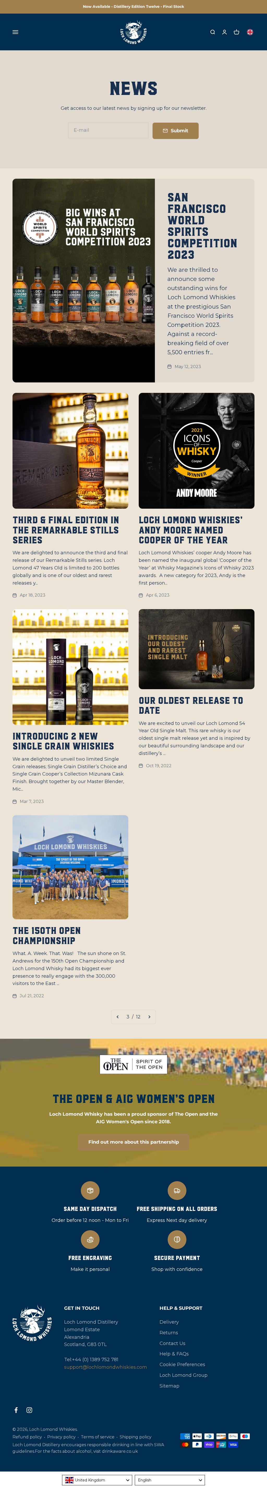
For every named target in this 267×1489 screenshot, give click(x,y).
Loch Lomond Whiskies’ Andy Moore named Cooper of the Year (191, 530)
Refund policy (27, 1436)
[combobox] (97, 1480)
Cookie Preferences (182, 1364)
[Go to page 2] (117, 1017)
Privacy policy (61, 1436)
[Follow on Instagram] (29, 1410)
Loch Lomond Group (184, 1375)
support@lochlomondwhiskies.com (105, 1367)
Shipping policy (135, 1436)
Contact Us (172, 1343)
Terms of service (97, 1436)
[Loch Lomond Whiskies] (32, 1323)
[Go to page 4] (149, 1017)
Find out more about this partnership (133, 1142)
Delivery (169, 1322)
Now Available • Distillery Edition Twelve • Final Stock (133, 6)
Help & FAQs (174, 1354)
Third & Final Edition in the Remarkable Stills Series (66, 530)
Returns (169, 1333)
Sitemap (169, 1386)
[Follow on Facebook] (16, 1410)
